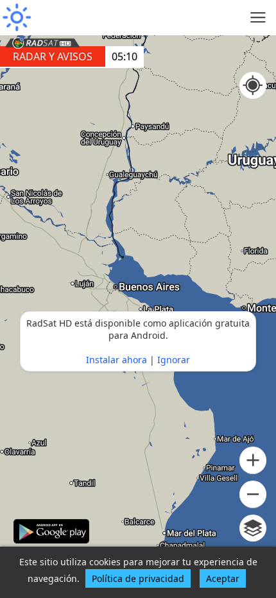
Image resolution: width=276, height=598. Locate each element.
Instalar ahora (116, 360)
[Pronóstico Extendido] (16, 17)
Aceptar (222, 578)
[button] (252, 460)
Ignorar (173, 360)
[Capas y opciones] (252, 528)
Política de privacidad (138, 578)
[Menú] (258, 17)
